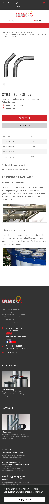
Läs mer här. (37, 491)
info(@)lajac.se (11, 352)
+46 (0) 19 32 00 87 (15, 346)
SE (4, 3)
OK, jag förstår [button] (24, 499)
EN (8, 3)
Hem (3, 32)
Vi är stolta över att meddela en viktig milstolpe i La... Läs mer (15, 483)
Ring (12, 20)
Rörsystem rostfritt (10, 34)
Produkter (10, 32)
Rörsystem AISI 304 (24, 34)
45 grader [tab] (24, 125)
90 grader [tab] (24, 118)
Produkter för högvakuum (25, 32)
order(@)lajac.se (22, 348)
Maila (38, 20)
